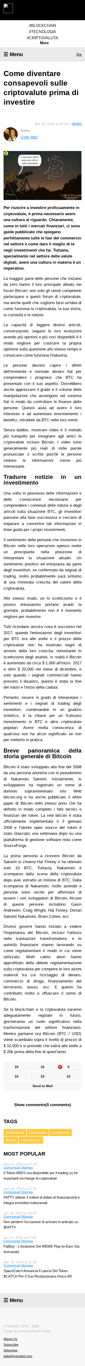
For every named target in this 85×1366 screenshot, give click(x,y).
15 (16, 1067)
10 (42, 1067)
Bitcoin (11, 1140)
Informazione (31, 1140)
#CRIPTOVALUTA (42, 38)
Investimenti (60, 1132)
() (42, 1105)
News (76, 124)
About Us (10, 1339)
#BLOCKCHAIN (42, 26)
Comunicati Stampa (18, 1167)
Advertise (10, 1350)
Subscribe (11, 1345)
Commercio (37, 1132)
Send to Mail (43, 1086)
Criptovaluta (15, 1132)
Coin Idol (29, 137)
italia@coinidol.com (18, 1356)
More (44, 43)
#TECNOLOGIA (42, 32)
